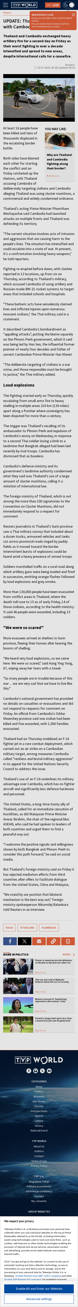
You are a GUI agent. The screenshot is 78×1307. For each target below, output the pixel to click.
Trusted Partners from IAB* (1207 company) (38, 1276)
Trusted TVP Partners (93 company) (22, 1279)
